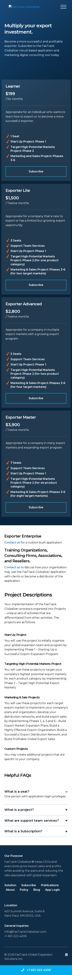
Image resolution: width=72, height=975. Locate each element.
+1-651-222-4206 (39, 970)
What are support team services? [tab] (31, 821)
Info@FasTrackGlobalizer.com (25, 931)
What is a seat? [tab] (16, 791)
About (10, 889)
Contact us (12, 542)
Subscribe (36, 171)
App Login (52, 889)
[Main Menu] (63, 6)
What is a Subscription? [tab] (23, 831)
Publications (50, 885)
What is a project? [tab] (19, 810)
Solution (10, 885)
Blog (36, 889)
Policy (24, 889)
